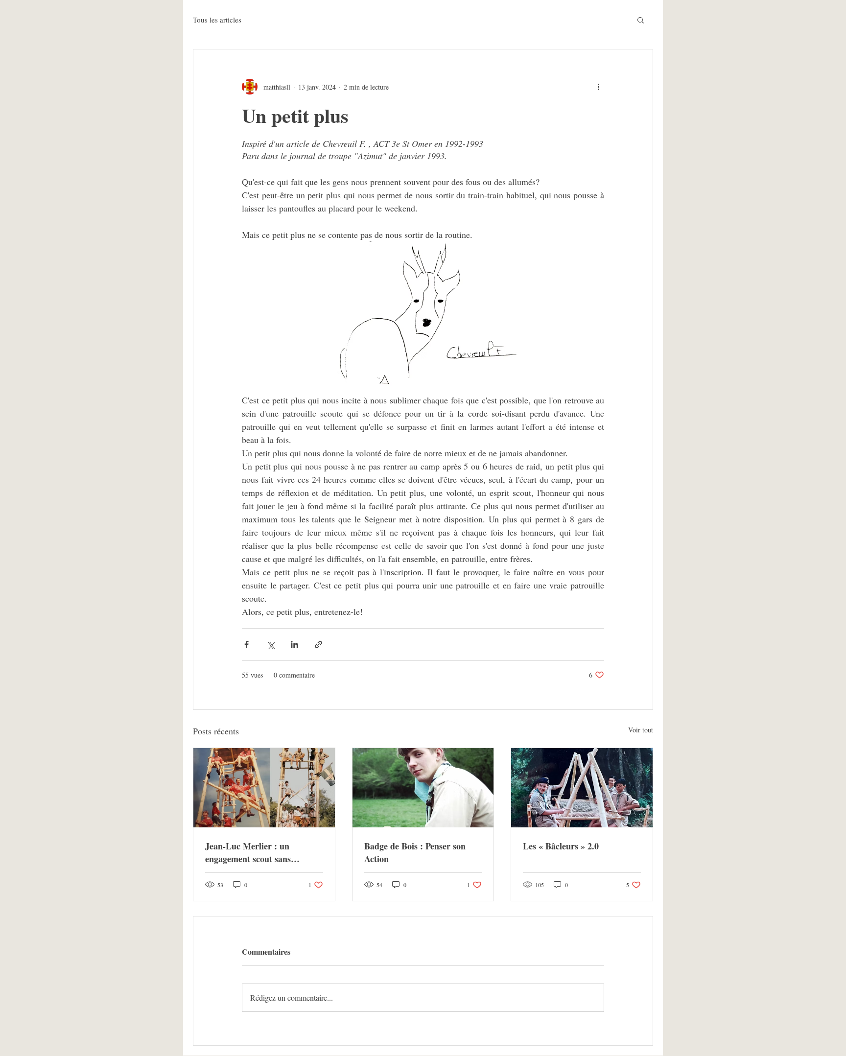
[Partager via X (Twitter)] (270, 644)
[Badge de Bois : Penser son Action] (423, 787)
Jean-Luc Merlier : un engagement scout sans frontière (248, 852)
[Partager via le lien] (318, 644)
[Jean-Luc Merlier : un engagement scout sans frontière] (264, 787)
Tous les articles (217, 19)
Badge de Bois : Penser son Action (415, 852)
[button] (640, 19)
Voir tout (640, 729)
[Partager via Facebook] (246, 644)
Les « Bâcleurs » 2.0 (561, 846)
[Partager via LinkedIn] (294, 644)
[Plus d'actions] (598, 87)
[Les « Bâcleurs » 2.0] (582, 787)
